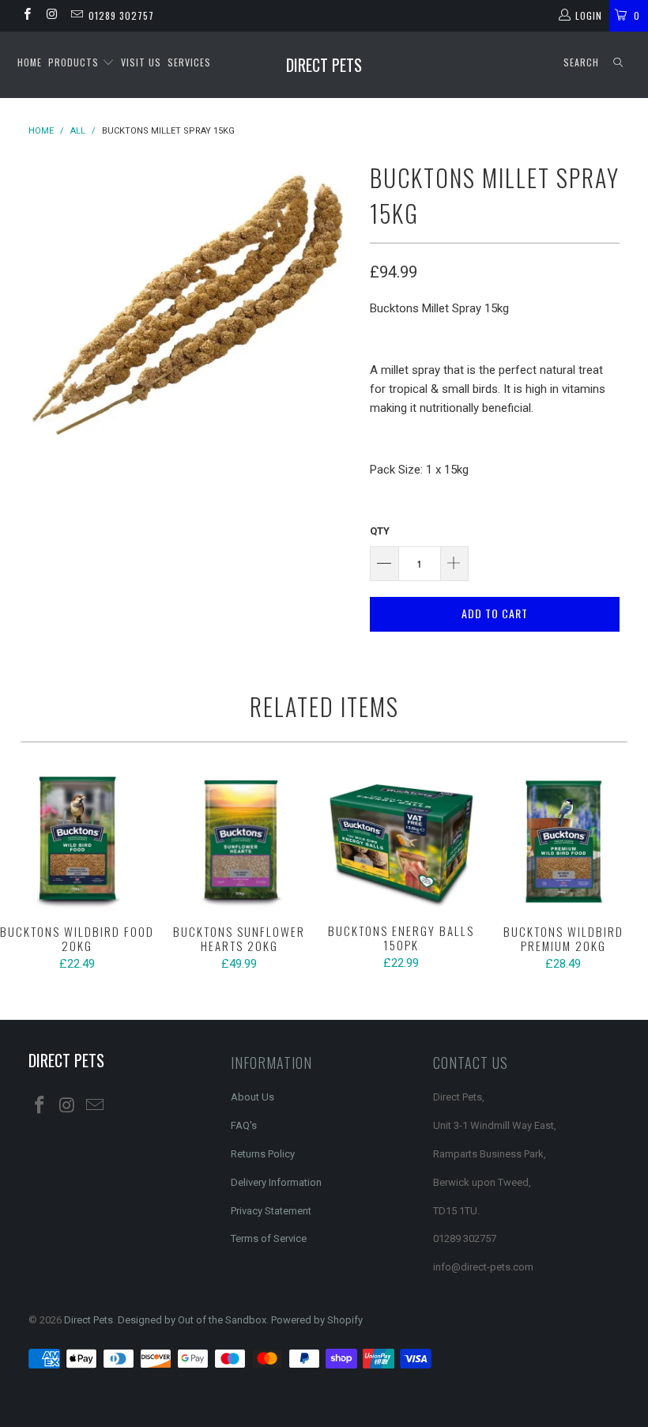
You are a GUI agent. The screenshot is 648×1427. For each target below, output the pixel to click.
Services (189, 62)
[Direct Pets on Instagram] (51, 15)
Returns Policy (263, 1154)
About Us (252, 1097)
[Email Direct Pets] (76, 15)
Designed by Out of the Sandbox (192, 1320)
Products (75, 62)
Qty (380, 531)
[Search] (618, 62)
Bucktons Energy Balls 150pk (401, 841)
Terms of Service (269, 1238)
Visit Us (141, 62)
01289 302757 (121, 15)
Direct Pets (324, 65)
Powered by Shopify (317, 1320)
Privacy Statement (271, 1211)
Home (29, 62)
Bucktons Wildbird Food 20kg (77, 841)
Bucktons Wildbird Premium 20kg (563, 841)
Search (581, 62)
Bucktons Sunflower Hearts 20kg (239, 841)
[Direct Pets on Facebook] (26, 15)
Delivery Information (276, 1182)
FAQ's (244, 1125)
